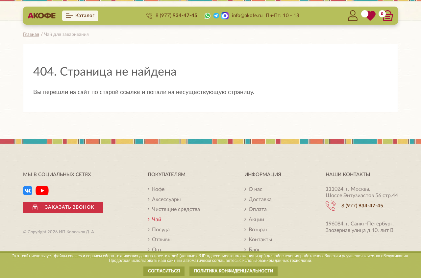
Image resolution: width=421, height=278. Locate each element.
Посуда (161, 229)
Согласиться (164, 270)
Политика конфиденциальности (233, 270)
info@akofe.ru (247, 15)
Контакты (260, 239)
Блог (254, 249)
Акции (256, 219)
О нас (255, 189)
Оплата (258, 209)
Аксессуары (166, 199)
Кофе (158, 189)
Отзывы (162, 239)
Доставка (260, 199)
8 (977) (176, 15)
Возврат (258, 229)
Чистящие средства (176, 209)
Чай (156, 219)
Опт (157, 249)
